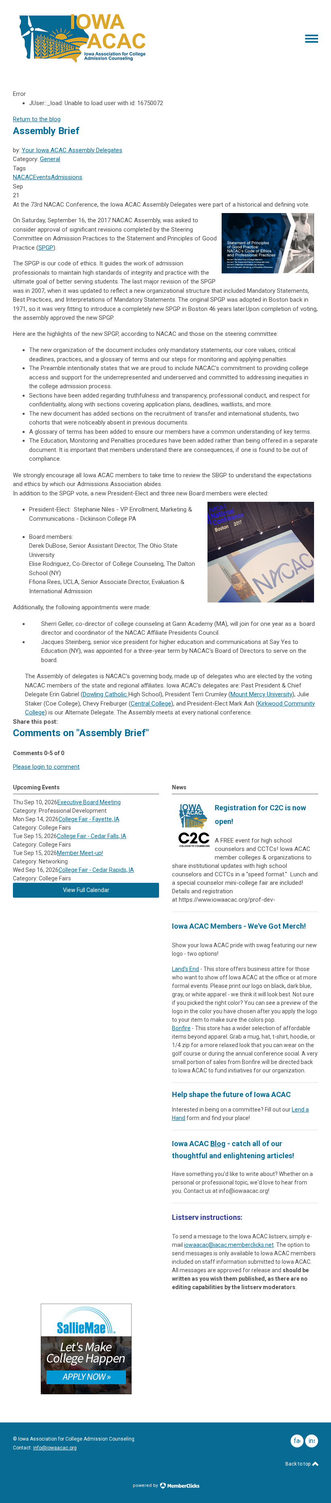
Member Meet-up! (80, 853)
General (50, 159)
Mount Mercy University (261, 694)
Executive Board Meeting (89, 802)
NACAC (23, 177)
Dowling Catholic (105, 694)
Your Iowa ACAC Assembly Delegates (72, 150)
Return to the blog (37, 119)
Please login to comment (46, 766)
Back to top (298, 1464)
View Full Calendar (86, 890)
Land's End (185, 969)
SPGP (45, 247)
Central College (151, 703)
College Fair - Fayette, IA (89, 819)
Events (42, 177)
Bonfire (181, 1028)
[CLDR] (82, 63)
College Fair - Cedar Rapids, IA (96, 870)
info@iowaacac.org (55, 1448)
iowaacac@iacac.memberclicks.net (229, 1245)
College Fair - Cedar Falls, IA (91, 836)
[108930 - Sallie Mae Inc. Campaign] (86, 1392)
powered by (146, 1485)
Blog (218, 1143)
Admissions (66, 177)
